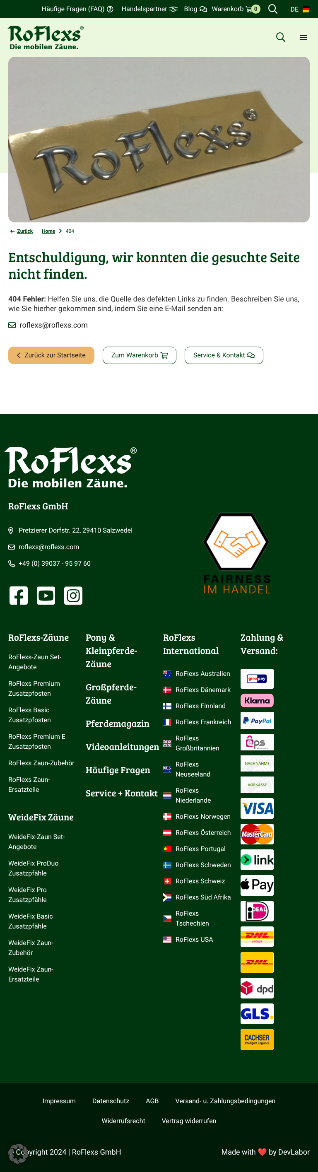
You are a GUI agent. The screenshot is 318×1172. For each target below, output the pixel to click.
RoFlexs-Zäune (38, 637)
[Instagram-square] (73, 595)
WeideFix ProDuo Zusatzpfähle (34, 868)
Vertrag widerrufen (189, 1121)
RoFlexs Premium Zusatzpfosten (35, 688)
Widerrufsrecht (123, 1121)
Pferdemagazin (117, 723)
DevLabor (294, 1152)
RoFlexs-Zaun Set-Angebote (34, 662)
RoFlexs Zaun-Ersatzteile (29, 784)
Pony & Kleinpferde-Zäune (111, 650)
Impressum (59, 1101)
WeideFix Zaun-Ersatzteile (30, 974)
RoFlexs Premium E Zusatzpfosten (37, 741)
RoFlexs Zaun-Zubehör (41, 763)
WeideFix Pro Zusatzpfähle (28, 895)
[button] (18, 1154)
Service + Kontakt (122, 793)
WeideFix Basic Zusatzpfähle (31, 921)
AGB (152, 1101)
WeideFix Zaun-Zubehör (30, 948)
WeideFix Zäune (41, 817)
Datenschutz (110, 1101)
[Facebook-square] (18, 595)
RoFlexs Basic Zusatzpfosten (29, 715)
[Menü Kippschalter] (303, 37)
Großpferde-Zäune (111, 694)
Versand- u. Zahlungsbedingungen (225, 1101)
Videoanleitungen (122, 746)
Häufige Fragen (118, 770)
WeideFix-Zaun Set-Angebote (36, 842)
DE (294, 9)
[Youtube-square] (46, 595)
